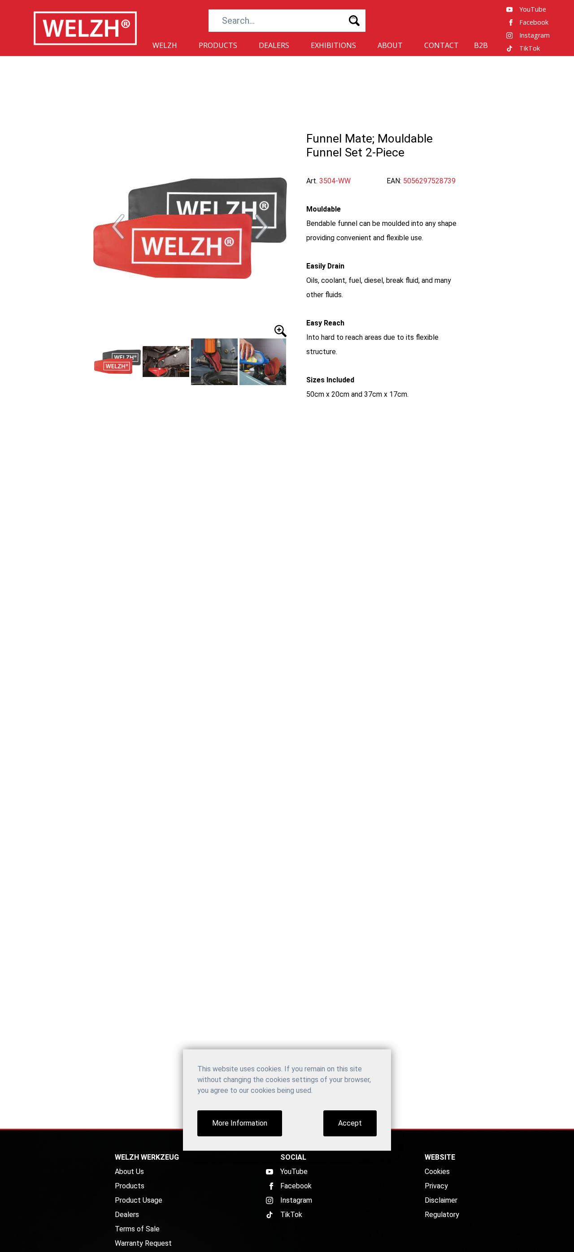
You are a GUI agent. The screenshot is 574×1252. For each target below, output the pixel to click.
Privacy (436, 1186)
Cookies (437, 1171)
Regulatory (442, 1214)
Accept (350, 1123)
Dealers (127, 1214)
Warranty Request (143, 1243)
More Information (239, 1123)
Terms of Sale (137, 1229)
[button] (118, 226)
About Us (129, 1171)
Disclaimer (441, 1200)
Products (129, 1186)
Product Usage (138, 1200)
